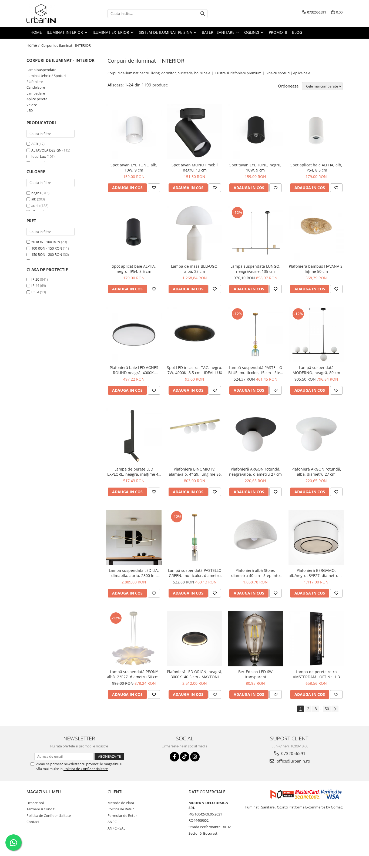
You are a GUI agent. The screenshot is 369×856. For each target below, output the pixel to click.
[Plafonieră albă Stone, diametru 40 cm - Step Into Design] (255, 537)
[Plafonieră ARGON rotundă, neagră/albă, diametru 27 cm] (255, 436)
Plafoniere (34, 81)
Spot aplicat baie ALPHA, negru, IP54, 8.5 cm (134, 269)
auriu (35, 205)
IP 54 (35, 292)
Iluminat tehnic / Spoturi (46, 75)
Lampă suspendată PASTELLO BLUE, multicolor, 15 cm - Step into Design (255, 370)
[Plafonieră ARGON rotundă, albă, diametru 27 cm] (316, 436)
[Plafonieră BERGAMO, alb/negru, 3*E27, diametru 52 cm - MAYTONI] (316, 537)
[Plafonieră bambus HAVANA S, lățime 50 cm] (316, 233)
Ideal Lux (38, 156)
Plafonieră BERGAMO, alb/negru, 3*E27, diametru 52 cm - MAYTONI (316, 573)
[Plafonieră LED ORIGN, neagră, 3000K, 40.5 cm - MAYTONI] (194, 638)
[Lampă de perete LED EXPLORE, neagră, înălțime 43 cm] (134, 436)
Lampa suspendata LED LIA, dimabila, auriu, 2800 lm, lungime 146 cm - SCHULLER (134, 573)
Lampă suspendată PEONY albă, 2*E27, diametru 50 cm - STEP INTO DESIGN (134, 674)
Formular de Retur (122, 815)
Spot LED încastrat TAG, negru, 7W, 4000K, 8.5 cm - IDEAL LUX (194, 370)
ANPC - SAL (116, 828)
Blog (297, 32)
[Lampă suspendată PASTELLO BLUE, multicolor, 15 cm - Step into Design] (255, 334)
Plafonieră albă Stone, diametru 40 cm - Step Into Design (255, 573)
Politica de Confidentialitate (85, 768)
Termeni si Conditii (41, 809)
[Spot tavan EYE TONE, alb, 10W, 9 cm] (134, 131)
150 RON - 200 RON (46, 254)
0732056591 (293, 753)
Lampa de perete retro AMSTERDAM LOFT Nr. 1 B (316, 674)
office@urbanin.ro (293, 761)
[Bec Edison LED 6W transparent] (255, 638)
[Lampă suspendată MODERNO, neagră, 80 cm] (316, 334)
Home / (33, 45)
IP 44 (35, 285)
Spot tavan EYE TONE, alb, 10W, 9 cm (133, 167)
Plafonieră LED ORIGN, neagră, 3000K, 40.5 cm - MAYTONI (194, 674)
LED (29, 110)
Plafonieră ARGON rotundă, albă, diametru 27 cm (316, 471)
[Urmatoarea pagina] (334, 709)
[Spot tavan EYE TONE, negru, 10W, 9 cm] (255, 131)
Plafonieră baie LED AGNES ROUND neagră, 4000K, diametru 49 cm (134, 370)
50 (327, 708)
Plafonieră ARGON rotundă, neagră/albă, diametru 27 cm (255, 471)
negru (36, 192)
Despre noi (35, 802)
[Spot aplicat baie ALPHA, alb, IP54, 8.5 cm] (316, 131)
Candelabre (35, 87)
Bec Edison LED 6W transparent (255, 674)
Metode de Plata (121, 802)
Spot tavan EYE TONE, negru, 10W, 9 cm (255, 167)
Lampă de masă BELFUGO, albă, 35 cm (195, 269)
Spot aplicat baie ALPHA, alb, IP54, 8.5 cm (316, 167)
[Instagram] (195, 756)
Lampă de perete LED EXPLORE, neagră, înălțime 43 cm (133, 471)
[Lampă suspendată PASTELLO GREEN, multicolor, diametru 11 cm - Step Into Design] (194, 537)
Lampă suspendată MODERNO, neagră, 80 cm (316, 370)
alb (33, 199)
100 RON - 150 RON (46, 248)
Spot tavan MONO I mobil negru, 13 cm (195, 167)
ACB (34, 143)
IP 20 (35, 279)
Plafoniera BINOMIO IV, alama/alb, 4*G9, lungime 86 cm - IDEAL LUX (195, 471)
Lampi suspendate (41, 69)
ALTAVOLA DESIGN (46, 150)
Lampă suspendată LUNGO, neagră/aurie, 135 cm (255, 269)
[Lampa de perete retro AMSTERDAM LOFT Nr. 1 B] (316, 638)
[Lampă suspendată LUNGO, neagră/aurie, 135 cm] (255, 233)
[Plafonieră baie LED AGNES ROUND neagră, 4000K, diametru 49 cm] (134, 334)
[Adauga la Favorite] (154, 187)
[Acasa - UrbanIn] (53, 13)
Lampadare (35, 93)
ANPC (112, 821)
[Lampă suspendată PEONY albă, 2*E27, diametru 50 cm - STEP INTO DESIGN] (134, 638)
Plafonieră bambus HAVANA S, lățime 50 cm (316, 269)
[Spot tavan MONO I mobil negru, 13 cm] (194, 131)
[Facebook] (174, 756)
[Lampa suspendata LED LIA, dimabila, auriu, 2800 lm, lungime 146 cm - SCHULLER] (134, 537)
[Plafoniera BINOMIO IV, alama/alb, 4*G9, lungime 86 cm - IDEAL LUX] (194, 436)
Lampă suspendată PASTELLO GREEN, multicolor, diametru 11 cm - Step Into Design (195, 573)
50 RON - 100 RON (45, 241)
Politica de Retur (121, 809)
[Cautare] (202, 13)
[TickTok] (184, 756)
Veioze (31, 104)
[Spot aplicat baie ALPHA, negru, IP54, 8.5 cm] (134, 233)
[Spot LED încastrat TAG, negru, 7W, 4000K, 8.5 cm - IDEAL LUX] (194, 334)
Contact (32, 821)
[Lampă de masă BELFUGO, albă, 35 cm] (194, 233)
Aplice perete (36, 98)
